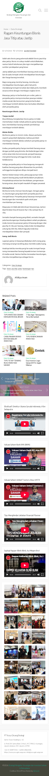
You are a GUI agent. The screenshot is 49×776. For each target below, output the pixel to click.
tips (32, 268)
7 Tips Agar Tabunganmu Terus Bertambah (35, 316)
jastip (20, 268)
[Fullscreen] (42, 433)
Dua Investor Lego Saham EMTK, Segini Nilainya (33, 363)
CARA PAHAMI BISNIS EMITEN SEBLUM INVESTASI (12, 339)
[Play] (7, 433)
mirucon (36, 771)
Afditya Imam (31, 51)
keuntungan (27, 268)
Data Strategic (16, 29)
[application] (24, 424)
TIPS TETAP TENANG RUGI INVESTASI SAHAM (12, 363)
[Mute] (38, 433)
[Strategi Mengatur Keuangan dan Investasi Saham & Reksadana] (18, 7)
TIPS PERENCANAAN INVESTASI (34, 338)
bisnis (9, 268)
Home (6, 29)
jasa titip (14, 268)
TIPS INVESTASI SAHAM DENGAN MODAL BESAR (13, 316)
